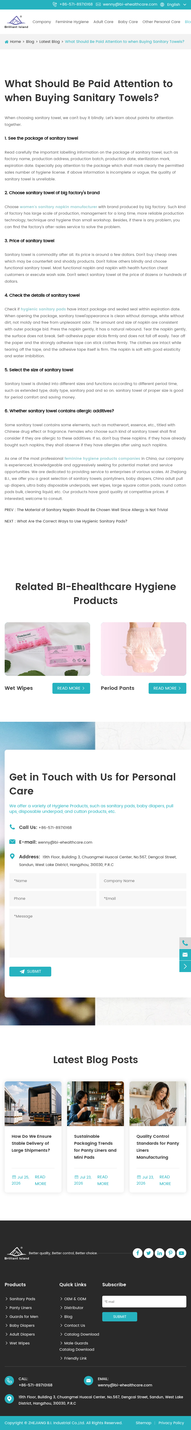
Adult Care (103, 22)
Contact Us (72, 1326)
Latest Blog (49, 42)
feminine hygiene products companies (102, 459)
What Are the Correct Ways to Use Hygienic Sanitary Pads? (72, 521)
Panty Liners (18, 1308)
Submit (30, 971)
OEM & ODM (72, 1299)
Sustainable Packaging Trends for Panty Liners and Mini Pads (95, 1147)
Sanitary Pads (20, 1299)
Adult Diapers (20, 1334)
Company (42, 22)
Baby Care (128, 22)
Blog (30, 42)
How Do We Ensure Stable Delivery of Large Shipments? (31, 1143)
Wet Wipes (17, 1343)
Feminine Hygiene (72, 22)
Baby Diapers (19, 1326)
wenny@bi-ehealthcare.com (126, 4)
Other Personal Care (161, 22)
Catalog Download (79, 1334)
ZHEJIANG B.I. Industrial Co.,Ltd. (56, 1423)
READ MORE (40, 1180)
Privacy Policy (171, 1423)
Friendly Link (73, 1358)
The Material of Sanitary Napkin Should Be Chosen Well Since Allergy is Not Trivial (92, 510)
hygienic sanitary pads (43, 309)
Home (15, 42)
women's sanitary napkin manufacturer (58, 207)
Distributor (71, 1308)
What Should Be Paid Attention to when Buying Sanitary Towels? (124, 42)
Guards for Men (21, 1317)
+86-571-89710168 (72, 4)
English (173, 5)
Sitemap (143, 1423)
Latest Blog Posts (95, 1060)
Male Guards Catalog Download (76, 1346)
